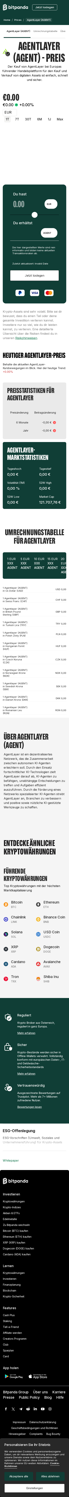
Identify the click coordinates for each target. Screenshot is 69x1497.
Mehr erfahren (26, 1033)
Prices (18, 19)
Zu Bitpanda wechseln (16, 1224)
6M (39, 119)
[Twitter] (13, 1409)
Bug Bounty (53, 1433)
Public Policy (29, 1397)
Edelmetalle (10, 1219)
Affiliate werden (12, 1332)
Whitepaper (11, 1160)
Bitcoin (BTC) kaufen (15, 1230)
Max (60, 119)
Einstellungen (34, 1488)
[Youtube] (43, 1409)
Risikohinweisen (26, 338)
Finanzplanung (12, 1284)
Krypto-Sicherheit (13, 1296)
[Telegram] (21, 1409)
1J (49, 119)
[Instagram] (50, 1409)
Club (5, 1344)
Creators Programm (14, 1338)
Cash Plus (9, 1315)
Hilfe (60, 1397)
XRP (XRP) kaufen (14, 1242)
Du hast (19, 194)
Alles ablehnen (50, 1476)
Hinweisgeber (17, 1433)
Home (7, 19)
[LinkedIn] (35, 1409)
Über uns (40, 1392)
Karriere (59, 1392)
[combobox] (51, 204)
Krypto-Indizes (12, 1207)
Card (6, 1356)
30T (28, 119)
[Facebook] (6, 1409)
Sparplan (8, 1350)
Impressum (19, 1422)
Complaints (36, 1433)
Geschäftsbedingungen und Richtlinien (34, 1428)
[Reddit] (28, 1409)
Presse (8, 1397)
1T (7, 119)
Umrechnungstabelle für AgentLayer (45, 31)
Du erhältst (22, 223)
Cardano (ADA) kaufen (17, 1254)
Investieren (9, 1278)
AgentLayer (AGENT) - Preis (19, 31)
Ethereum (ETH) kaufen (17, 1236)
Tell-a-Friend (11, 1326)
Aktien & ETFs (11, 1213)
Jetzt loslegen (44, 7)
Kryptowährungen (14, 1201)
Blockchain (9, 1290)
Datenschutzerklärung (42, 1422)
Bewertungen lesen (29, 1107)
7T (17, 119)
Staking (7, 1321)
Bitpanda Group (16, 1392)
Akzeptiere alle (18, 1476)
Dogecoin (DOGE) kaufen (18, 1248)
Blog (48, 1397)
